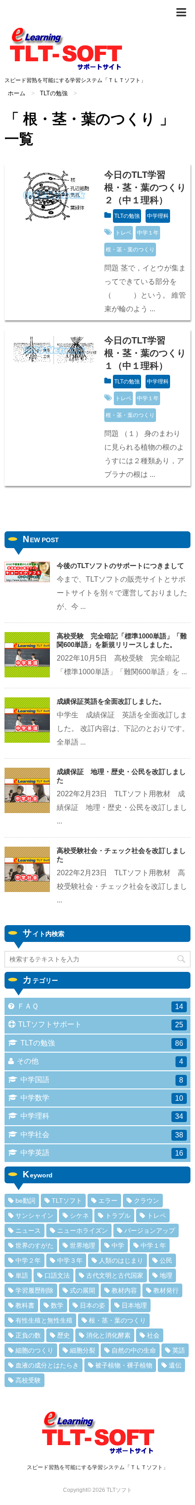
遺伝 (175, 1365)
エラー (107, 1200)
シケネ (79, 1215)
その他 (100, 1061)
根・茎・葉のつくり (130, 249)
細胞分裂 (82, 1350)
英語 (178, 1350)
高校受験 (28, 1380)
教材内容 (124, 1290)
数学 (57, 1305)
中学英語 (101, 1153)
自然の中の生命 (134, 1350)
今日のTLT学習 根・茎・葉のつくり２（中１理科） (145, 187)
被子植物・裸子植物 (123, 1365)
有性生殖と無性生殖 (44, 1320)
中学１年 (148, 233)
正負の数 (28, 1335)
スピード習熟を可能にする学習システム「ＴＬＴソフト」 (97, 1467)
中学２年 (28, 1260)
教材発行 (166, 1290)
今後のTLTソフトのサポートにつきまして (120, 565)
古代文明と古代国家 (114, 1275)
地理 (166, 1275)
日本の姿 (92, 1305)
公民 (166, 1260)
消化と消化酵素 (108, 1335)
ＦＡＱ (100, 1006)
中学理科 (158, 216)
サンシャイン (34, 1215)
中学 (118, 1245)
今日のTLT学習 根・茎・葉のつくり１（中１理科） (145, 353)
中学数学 (101, 1098)
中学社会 (101, 1135)
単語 (21, 1275)
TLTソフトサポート (100, 1024)
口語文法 (57, 1275)
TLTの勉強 (127, 216)
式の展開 (82, 1290)
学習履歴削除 (34, 1290)
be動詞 (25, 1200)
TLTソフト (67, 1200)
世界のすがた (34, 1245)
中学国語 (101, 1080)
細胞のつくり (34, 1350)
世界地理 (82, 1245)
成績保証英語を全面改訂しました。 (111, 701)
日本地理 (134, 1305)
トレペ (123, 233)
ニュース (28, 1230)
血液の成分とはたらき (47, 1365)
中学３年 (70, 1260)
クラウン (146, 1200)
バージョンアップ (149, 1230)
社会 (153, 1335)
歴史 (63, 1335)
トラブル (118, 1215)
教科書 (24, 1305)
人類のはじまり (121, 1260)
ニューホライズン (82, 1230)
